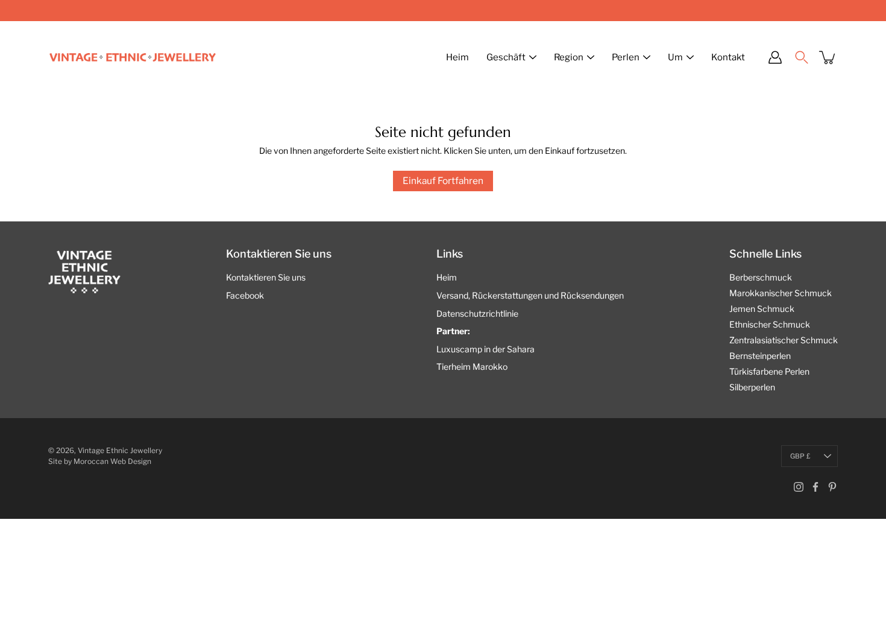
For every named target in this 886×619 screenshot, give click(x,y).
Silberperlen (752, 387)
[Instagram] (798, 487)
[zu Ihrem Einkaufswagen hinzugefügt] (828, 57)
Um (675, 57)
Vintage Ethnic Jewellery (120, 450)
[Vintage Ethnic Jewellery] (132, 57)
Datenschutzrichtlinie (477, 313)
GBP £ (800, 456)
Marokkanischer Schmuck (780, 293)
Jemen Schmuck (761, 308)
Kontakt (728, 57)
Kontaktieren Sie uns (266, 277)
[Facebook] (815, 487)
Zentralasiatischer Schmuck (783, 340)
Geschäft (506, 57)
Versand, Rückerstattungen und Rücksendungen (530, 295)
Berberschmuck (760, 277)
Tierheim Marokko (471, 366)
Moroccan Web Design (112, 461)
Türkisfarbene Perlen (769, 371)
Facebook (245, 295)
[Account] (775, 57)
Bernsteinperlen (760, 356)
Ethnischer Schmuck (769, 324)
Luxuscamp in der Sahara (485, 349)
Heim (457, 57)
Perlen (625, 57)
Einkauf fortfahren (443, 180)
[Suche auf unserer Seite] (801, 57)
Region (568, 57)
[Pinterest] (832, 487)
